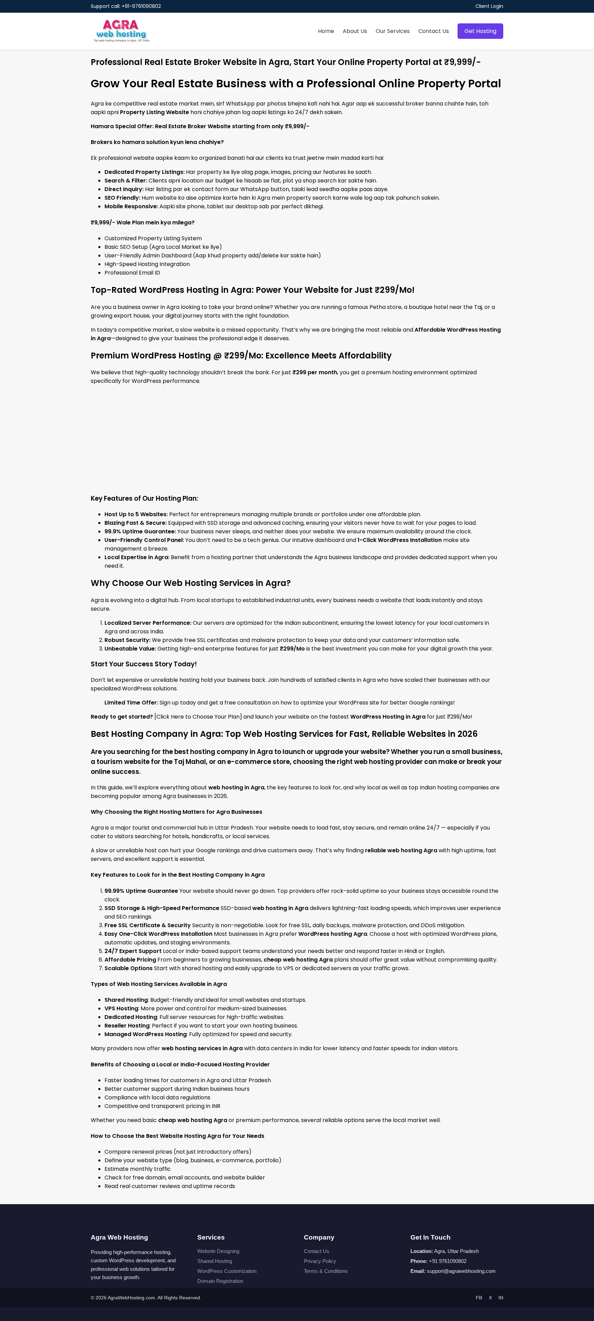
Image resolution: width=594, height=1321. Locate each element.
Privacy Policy (320, 1261)
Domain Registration (220, 1281)
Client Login (489, 6)
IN (500, 1297)
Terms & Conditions (326, 1271)
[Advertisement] (297, 439)
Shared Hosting (214, 1261)
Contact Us (433, 31)
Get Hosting (480, 31)
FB (479, 1297)
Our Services (393, 31)
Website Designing (218, 1251)
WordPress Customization (226, 1271)
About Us (355, 31)
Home (326, 31)
